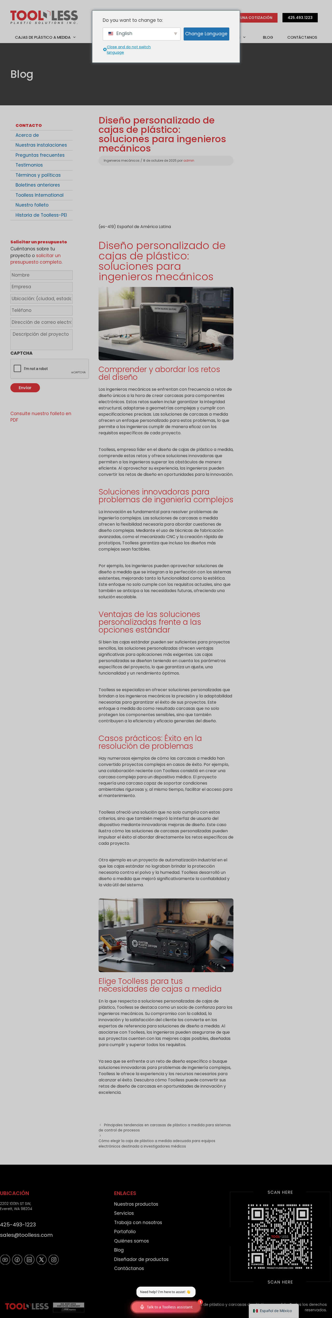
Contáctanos (302, 37)
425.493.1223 (300, 17)
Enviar (25, 388)
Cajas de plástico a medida (43, 37)
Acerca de (27, 135)
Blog (268, 37)
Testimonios (29, 165)
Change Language (206, 34)
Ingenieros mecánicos (122, 160)
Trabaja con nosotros (138, 1222)
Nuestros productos (136, 1204)
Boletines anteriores (38, 185)
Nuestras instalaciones (41, 145)
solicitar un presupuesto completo (35, 258)
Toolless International (40, 195)
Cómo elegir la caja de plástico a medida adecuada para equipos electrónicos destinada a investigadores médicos (157, 1143)
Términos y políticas (38, 175)
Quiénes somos (131, 1241)
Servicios (124, 1213)
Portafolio (125, 1231)
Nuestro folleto (32, 205)
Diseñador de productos (141, 1259)
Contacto (29, 125)
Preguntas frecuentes (40, 155)
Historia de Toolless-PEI (41, 215)
